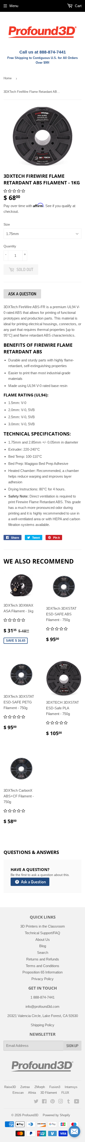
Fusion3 (54, 1087)
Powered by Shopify (56, 1115)
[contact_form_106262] (74, 1131)
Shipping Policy (42, 1025)
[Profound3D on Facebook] (44, 1102)
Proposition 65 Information (42, 972)
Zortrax (25, 1087)
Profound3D (30, 1115)
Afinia (32, 1092)
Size (7, 224)
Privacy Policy (42, 979)
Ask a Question (33, 881)
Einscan (18, 1092)
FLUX (65, 1092)
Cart (77, 6)
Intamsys (71, 1087)
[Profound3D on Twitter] (36, 1102)
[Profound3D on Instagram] (60, 1102)
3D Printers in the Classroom (42, 926)
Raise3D (10, 1087)
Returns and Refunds (42, 959)
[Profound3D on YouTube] (76, 1102)
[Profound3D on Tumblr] (68, 1102)
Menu (13, 6)
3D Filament (48, 1092)
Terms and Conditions (42, 966)
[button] (15, 191)
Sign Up (72, 1045)
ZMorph (39, 1087)
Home (8, 78)
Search (42, 953)
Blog (42, 946)
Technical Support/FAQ (42, 933)
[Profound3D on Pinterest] (52, 1102)
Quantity (10, 246)
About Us (42, 940)
